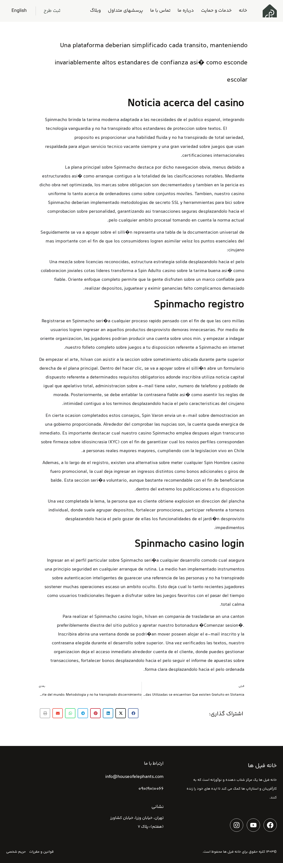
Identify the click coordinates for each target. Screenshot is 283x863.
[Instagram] (236, 825)
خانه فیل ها (232, 852)
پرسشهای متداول (125, 10)
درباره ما (186, 10)
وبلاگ (95, 10)
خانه (243, 10)
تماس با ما (160, 10)
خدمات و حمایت (216, 10)
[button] (133, 713)
